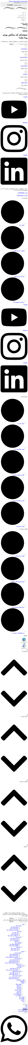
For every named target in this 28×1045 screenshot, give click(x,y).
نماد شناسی (18, 992)
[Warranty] (25, 72)
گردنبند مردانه (18, 958)
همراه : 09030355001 (22, 195)
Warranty (25, 74)
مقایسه (22, 999)
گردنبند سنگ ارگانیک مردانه (11, 962)
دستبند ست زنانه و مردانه (12, 969)
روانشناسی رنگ (17, 994)
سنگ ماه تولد (18, 989)
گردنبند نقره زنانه (14, 939)
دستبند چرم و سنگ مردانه (12, 957)
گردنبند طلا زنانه (14, 938)
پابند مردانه (18, 964)
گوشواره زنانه (18, 942)
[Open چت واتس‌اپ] (14, 1043)
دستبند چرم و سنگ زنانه (12, 929)
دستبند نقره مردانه (13, 955)
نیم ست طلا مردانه (13, 974)
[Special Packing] (25, 56)
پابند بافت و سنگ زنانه (13, 935)
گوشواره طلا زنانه (14, 944)
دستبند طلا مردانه (14, 954)
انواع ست (19, 967)
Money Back (24, 82)
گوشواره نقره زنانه (13, 945)
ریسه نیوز (19, 991)
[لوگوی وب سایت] (21, 9)
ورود (23, 1001)
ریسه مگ (19, 987)
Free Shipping (24, 65)
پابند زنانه (19, 931)
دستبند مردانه (18, 952)
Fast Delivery (24, 48)
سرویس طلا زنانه (14, 968)
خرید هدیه (19, 988)
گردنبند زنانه (18, 937)
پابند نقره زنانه (14, 934)
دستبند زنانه (18, 925)
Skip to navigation (13, 1)
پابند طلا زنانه (15, 932)
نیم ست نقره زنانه (13, 977)
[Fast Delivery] (25, 47)
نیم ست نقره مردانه (13, 978)
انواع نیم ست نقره (16, 975)
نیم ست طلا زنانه (14, 972)
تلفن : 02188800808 (22, 192)
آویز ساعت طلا (14, 948)
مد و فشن (18, 985)
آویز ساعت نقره (14, 949)
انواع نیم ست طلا (17, 971)
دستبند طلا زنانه (14, 927)
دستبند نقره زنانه (14, 928)
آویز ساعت (18, 947)
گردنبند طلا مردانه (14, 959)
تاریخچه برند (18, 995)
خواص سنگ (18, 984)
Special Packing (23, 57)
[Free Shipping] (25, 64)
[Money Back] (25, 81)
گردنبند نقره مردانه (13, 961)
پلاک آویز (16, 941)
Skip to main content (22, 1)
